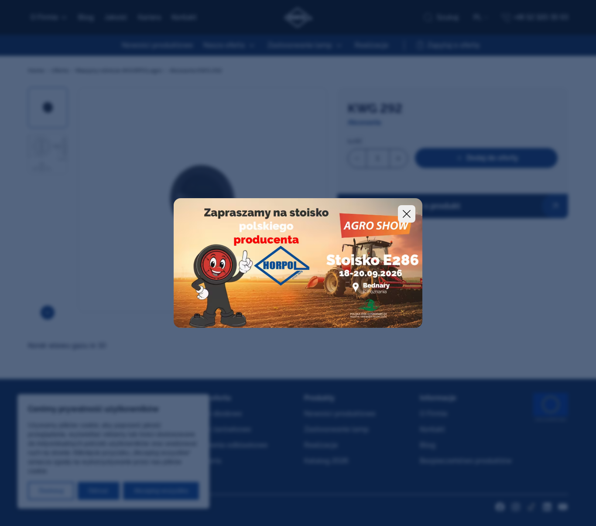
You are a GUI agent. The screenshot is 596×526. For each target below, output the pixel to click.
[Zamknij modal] (406, 214)
